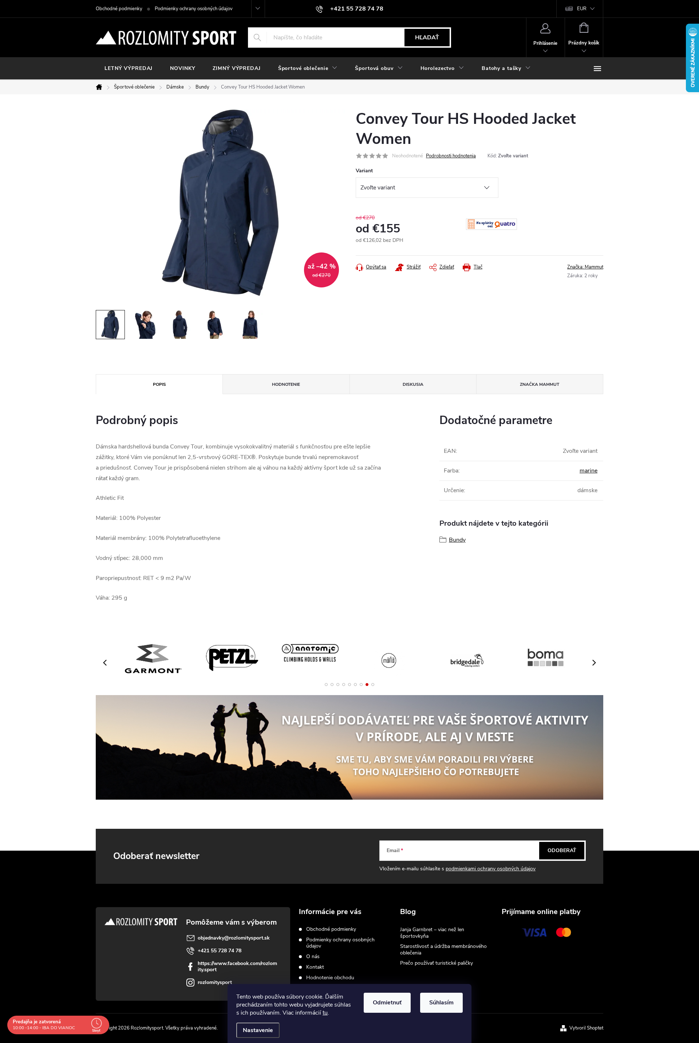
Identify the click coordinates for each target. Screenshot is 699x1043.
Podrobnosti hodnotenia (451, 156)
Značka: (585, 267)
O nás (313, 956)
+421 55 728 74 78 (219, 950)
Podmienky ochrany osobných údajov (194, 8)
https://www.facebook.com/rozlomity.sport (237, 966)
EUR (582, 8)
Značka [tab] (539, 384)
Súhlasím (441, 1003)
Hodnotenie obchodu (330, 977)
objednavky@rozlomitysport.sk (234, 937)
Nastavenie (258, 1030)
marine (588, 471)
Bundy (457, 540)
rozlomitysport (215, 982)
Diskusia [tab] (413, 384)
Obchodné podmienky (119, 8)
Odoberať (562, 850)
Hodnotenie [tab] (286, 384)
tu (325, 1013)
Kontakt (315, 967)
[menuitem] (128, 68)
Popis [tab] (159, 384)
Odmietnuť (387, 1003)
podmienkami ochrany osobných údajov (491, 868)
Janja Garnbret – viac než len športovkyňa (432, 933)
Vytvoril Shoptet (586, 1028)
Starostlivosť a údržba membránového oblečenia (443, 949)
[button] (326, 684)
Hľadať (427, 38)
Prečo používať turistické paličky (436, 963)
